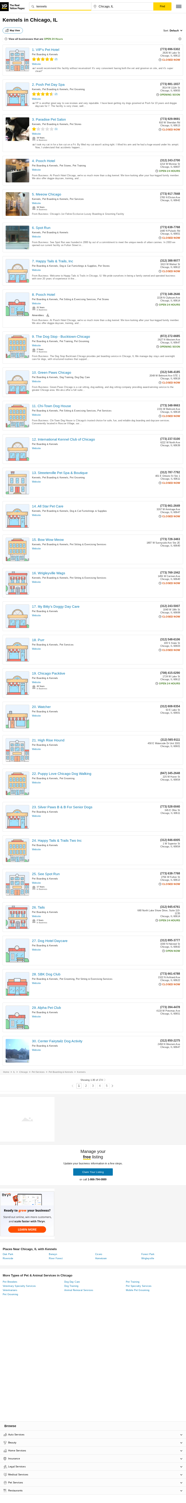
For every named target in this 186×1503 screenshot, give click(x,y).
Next (112, 1086)
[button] (178, 6)
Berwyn (53, 1254)
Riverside (8, 1258)
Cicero (98, 1254)
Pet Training (79, 165)
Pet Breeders (10, 1281)
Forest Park (147, 1254)
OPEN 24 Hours (53, 38)
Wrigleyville (147, 1258)
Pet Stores (75, 124)
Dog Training (66, 377)
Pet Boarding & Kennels (45, 54)
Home (6, 1072)
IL (14, 1072)
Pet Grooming (77, 89)
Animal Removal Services (78, 1290)
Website (36, 64)
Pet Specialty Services (139, 1286)
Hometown (101, 1258)
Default (174, 30)
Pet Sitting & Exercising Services (78, 299)
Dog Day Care (82, 377)
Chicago (23, 1072)
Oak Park (8, 1254)
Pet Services (77, 199)
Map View (15, 30)
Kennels (36, 89)
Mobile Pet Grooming (137, 1290)
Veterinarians (10, 1290)
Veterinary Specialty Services (19, 1286)
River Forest (56, 1258)
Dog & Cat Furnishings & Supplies (78, 266)
